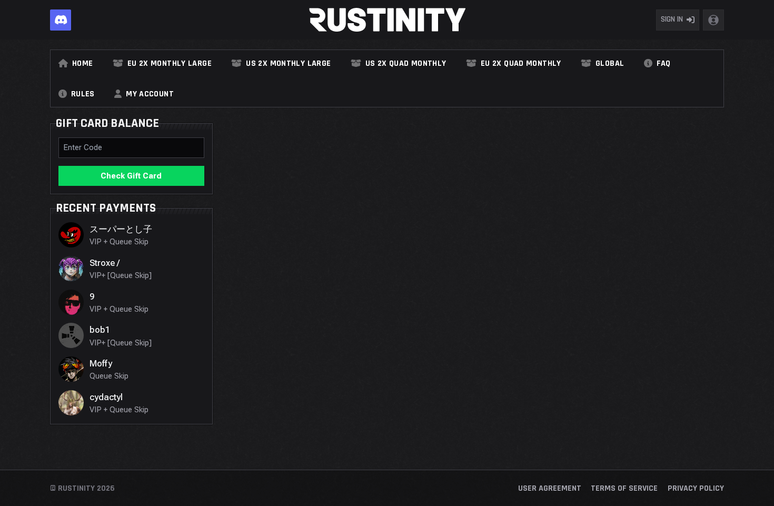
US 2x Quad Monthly (405, 63)
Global (610, 63)
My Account (150, 94)
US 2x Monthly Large (288, 63)
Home (82, 63)
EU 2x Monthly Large (169, 63)
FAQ (664, 63)
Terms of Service (624, 488)
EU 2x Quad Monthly (521, 63)
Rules (83, 94)
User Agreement (549, 488)
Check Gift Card (131, 176)
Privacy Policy (696, 488)
